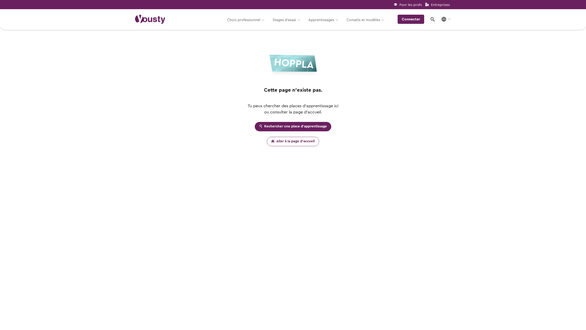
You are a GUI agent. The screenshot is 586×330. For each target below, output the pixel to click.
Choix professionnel (243, 20)
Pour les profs (410, 5)
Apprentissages (321, 20)
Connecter (411, 19)
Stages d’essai (284, 20)
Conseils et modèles (363, 20)
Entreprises (440, 5)
